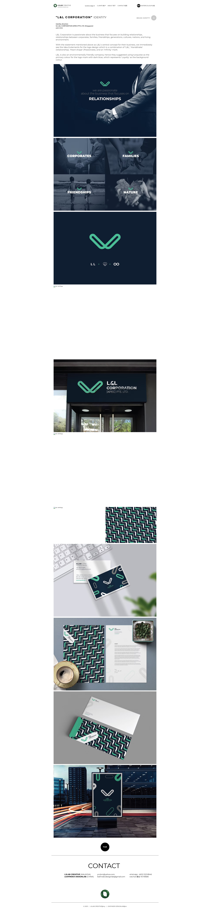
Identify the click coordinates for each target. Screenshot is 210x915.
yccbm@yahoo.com (106, 874)
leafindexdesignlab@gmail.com (111, 877)
